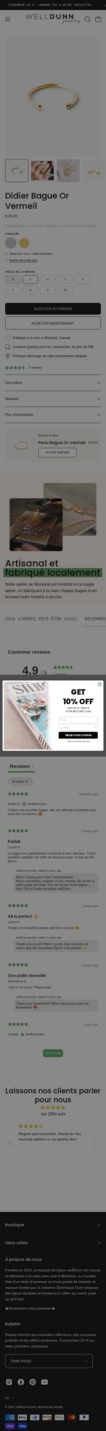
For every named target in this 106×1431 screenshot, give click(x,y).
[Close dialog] (100, 684)
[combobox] (77, 727)
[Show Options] (95, 727)
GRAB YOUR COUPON (78, 735)
